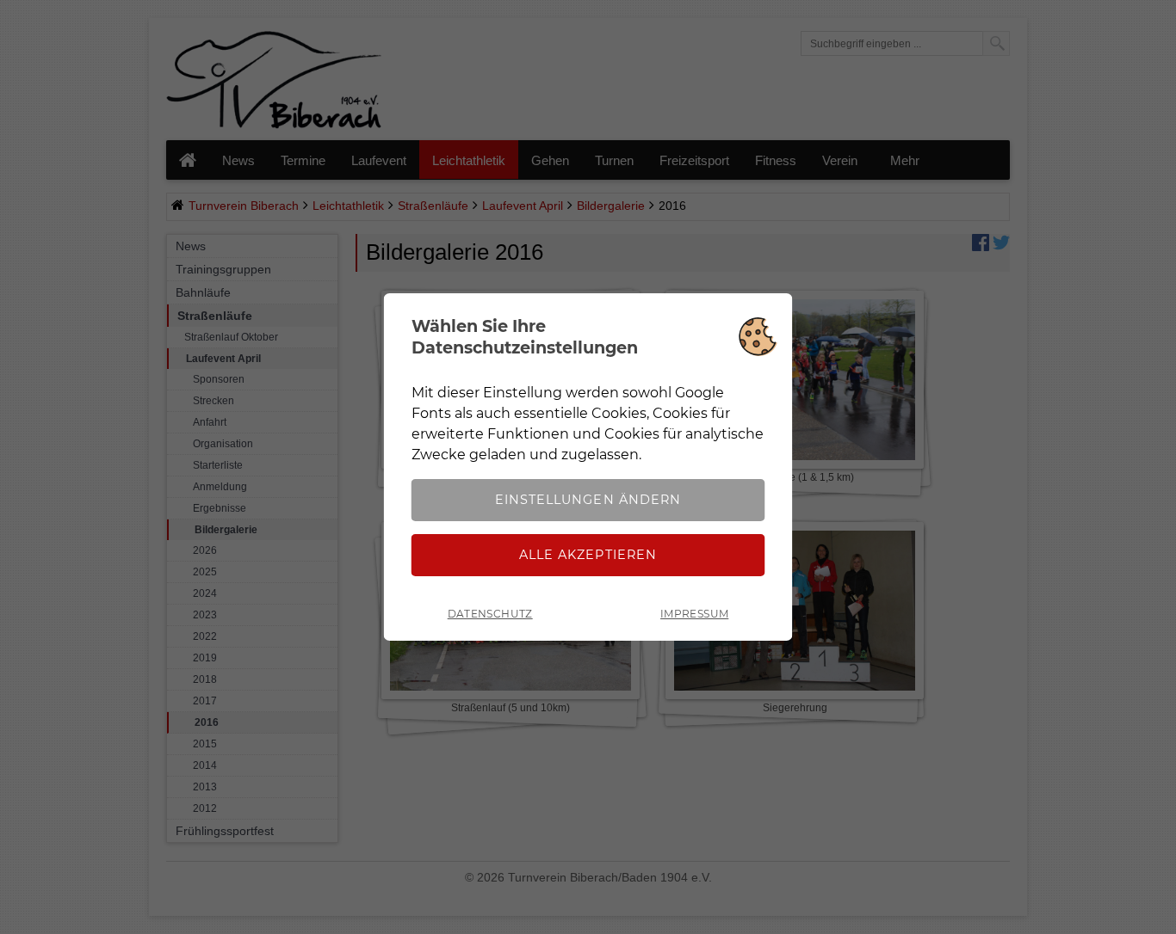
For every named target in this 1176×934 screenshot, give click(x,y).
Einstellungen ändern (587, 499)
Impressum (694, 613)
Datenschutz (490, 613)
